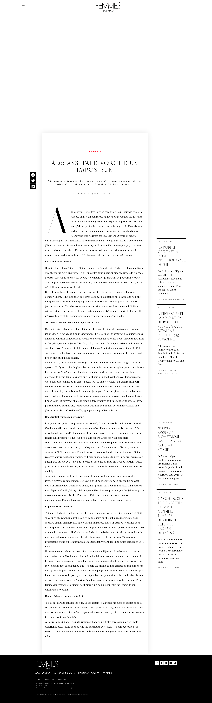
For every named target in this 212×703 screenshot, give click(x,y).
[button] (33, 175)
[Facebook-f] (162, 663)
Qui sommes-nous (64, 673)
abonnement (43, 673)
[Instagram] (157, 663)
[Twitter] (166, 663)
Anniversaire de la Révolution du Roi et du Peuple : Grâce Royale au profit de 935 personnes (171, 326)
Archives (94, 152)
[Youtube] (171, 663)
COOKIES (107, 673)
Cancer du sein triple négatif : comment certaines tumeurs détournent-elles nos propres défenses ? (171, 516)
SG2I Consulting (83, 695)
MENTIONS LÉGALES (88, 673)
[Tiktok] (175, 663)
